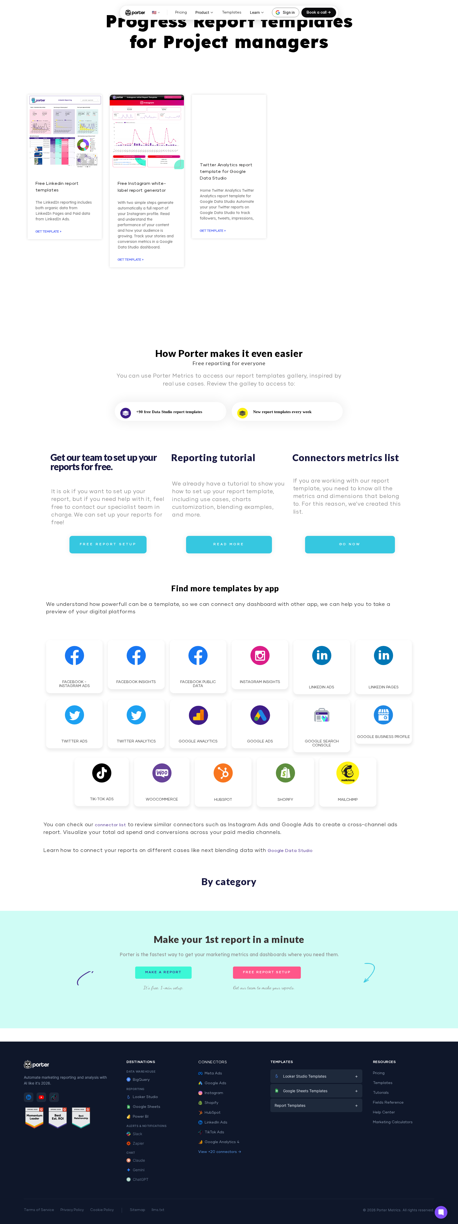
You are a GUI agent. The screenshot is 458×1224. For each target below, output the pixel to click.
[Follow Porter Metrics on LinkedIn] (28, 1097)
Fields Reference (388, 1102)
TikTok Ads (214, 1132)
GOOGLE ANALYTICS (198, 741)
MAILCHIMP (348, 800)
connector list (110, 825)
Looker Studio (145, 1097)
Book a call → (319, 12)
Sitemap (137, 1210)
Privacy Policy (72, 1210)
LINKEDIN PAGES (384, 687)
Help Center (384, 1112)
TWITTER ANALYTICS (136, 741)
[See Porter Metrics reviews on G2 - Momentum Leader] (34, 1118)
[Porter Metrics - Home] (135, 12)
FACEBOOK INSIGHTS (136, 682)
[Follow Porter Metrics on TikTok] (54, 1097)
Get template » (48, 231)
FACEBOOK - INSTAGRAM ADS (74, 684)
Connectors (212, 1062)
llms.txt (158, 1210)
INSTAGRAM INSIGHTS (260, 682)
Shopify (211, 1103)
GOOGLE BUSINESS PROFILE (383, 737)
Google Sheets (146, 1107)
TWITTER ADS (74, 741)
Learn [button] (255, 12)
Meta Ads (213, 1073)
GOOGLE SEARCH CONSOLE (322, 743)
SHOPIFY (285, 800)
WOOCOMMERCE (162, 799)
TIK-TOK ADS (102, 799)
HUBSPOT (223, 800)
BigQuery (141, 1080)
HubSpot (213, 1112)
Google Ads (215, 1083)
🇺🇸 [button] (154, 12)
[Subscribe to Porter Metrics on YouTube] (41, 1097)
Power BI (140, 1116)
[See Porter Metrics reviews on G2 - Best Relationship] (81, 1118)
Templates (231, 12)
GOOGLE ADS (260, 741)
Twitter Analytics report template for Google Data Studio (226, 171)
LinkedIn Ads (216, 1122)
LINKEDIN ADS (321, 687)
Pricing (181, 12)
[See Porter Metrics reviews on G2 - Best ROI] (57, 1118)
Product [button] (202, 12)
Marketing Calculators (393, 1122)
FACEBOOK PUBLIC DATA (198, 684)
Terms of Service (39, 1210)
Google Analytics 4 (222, 1142)
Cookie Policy (102, 1210)
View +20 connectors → (219, 1152)
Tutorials (381, 1093)
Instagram (214, 1093)
